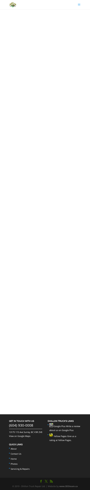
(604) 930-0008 (21, 425)
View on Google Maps (19, 436)
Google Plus (59, 426)
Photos (14, 463)
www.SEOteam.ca (68, 486)
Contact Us (16, 453)
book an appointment (45, 30)
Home (14, 458)
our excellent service (37, 262)
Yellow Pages (60, 436)
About (14, 448)
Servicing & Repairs (20, 468)
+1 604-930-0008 (45, 384)
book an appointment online (45, 400)
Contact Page (50, 306)
